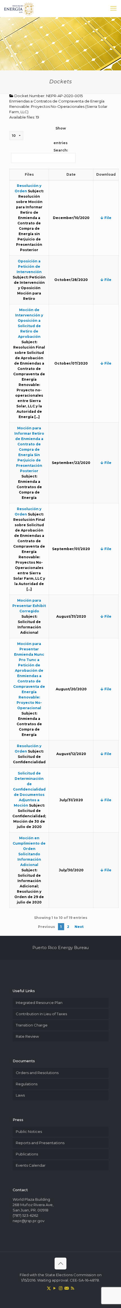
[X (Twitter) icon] (49, 1288)
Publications (27, 1154)
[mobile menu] (113, 8)
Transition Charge (32, 1025)
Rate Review (27, 1036)
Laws (20, 1095)
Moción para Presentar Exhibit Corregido (29, 605)
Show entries (60, 135)
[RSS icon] (72, 1288)
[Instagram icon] (61, 1288)
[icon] (66, 1288)
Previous (46, 927)
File (107, 218)
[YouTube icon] (55, 1288)
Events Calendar (31, 1165)
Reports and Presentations (40, 1142)
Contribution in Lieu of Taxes (41, 1014)
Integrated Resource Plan (39, 1002)
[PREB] (19, 8)
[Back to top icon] (60, 1263)
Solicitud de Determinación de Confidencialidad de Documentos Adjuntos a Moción (29, 789)
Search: (60, 150)
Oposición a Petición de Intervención (29, 266)
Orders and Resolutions (37, 1072)
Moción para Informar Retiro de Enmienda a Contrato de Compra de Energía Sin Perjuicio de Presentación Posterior (29, 449)
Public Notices (29, 1131)
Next (79, 927)
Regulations (26, 1084)
